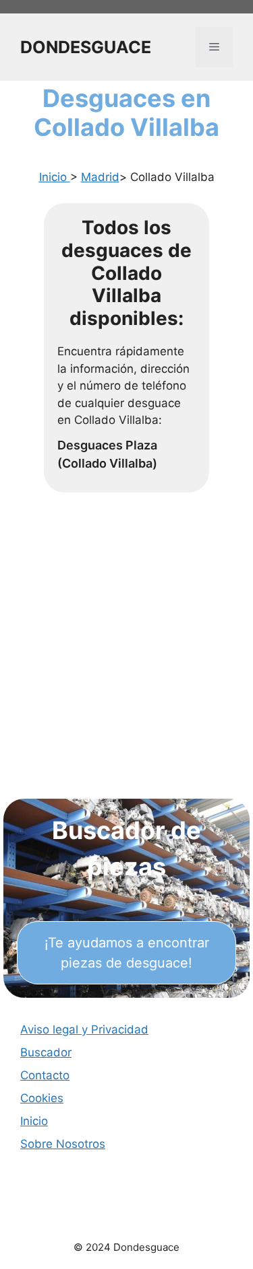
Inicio (54, 177)
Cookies (41, 1098)
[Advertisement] (126, 659)
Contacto (44, 1075)
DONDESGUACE (85, 47)
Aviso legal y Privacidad (84, 1029)
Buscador (46, 1052)
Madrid (100, 177)
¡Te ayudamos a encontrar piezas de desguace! (127, 953)
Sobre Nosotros (62, 1144)
